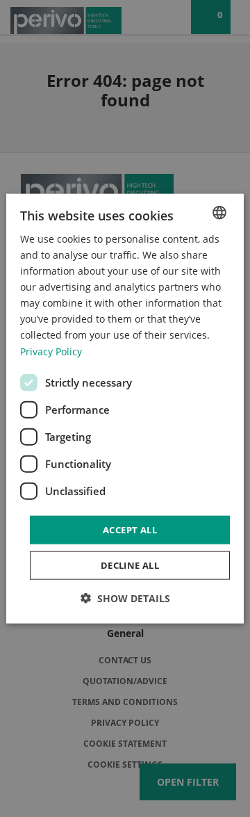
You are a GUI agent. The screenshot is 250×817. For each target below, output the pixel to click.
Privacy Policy (51, 350)
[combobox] (219, 212)
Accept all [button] (130, 529)
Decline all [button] (130, 565)
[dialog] (125, 408)
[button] (125, 598)
